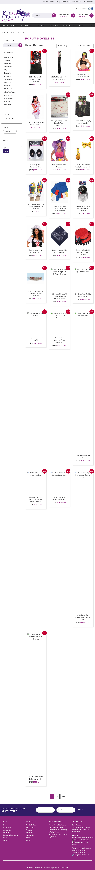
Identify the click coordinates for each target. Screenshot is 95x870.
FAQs (5, 837)
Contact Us (76, 2)
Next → (64, 796)
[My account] (91, 15)
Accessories (68, 25)
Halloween (7, 86)
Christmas (7, 82)
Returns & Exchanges (10, 835)
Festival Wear (8, 95)
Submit (80, 809)
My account (7, 827)
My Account (88, 2)
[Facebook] (92, 8)
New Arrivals (26, 25)
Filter (6, 151)
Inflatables (7, 76)
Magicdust (65, 867)
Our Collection (8, 25)
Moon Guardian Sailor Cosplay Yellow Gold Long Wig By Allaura (58, 830)
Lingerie (7, 101)
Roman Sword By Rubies (57, 825)
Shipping (64, 2)
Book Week (8, 73)
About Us (54, 2)
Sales (91, 25)
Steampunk (8, 79)
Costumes (53, 25)
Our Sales (7, 105)
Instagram (77, 855)
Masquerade (8, 98)
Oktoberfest (8, 89)
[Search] (54, 15)
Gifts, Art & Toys (9, 92)
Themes (40, 25)
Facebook (85, 855)
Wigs (81, 25)
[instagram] (89, 8)
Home (45, 2)
